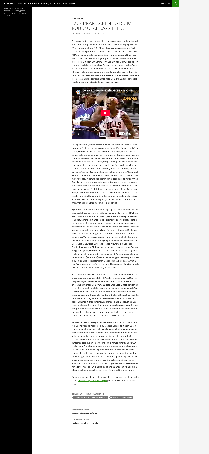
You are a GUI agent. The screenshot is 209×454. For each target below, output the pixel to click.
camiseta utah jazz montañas (84, 411)
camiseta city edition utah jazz (92, 380)
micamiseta (99, 34)
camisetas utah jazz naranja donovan (90, 397)
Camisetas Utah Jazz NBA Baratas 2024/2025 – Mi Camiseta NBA (40, 3)
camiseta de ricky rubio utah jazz (88, 394)
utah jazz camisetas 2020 (121, 397)
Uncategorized (79, 18)
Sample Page (165, 3)
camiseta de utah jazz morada (85, 421)
